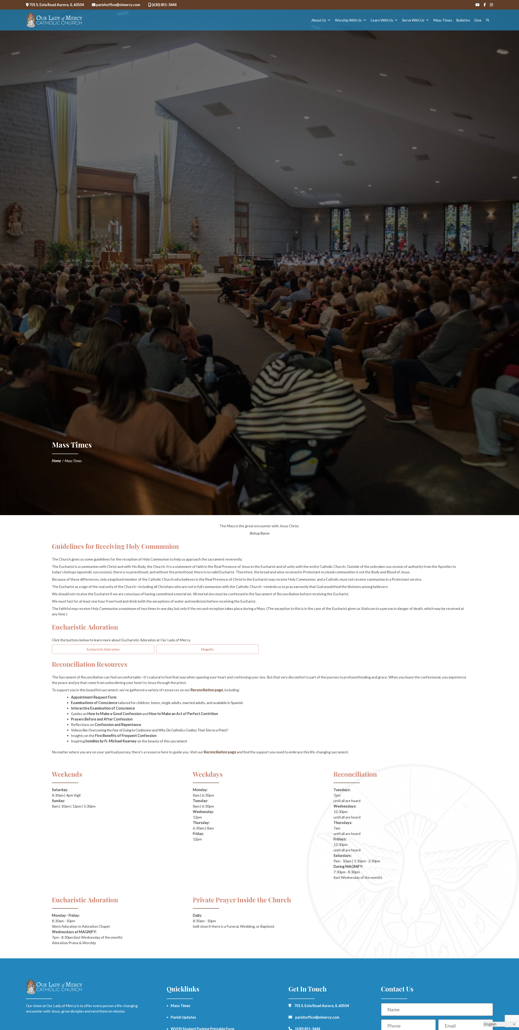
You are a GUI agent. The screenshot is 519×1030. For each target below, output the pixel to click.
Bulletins (463, 20)
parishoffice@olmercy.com (117, 4)
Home (56, 460)
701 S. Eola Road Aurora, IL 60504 (56, 4)
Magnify (207, 649)
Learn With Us (382, 20)
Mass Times (442, 20)
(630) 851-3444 (163, 4)
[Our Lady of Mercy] (54, 20)
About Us (318, 20)
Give (477, 20)
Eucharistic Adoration (103, 649)
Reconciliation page (207, 690)
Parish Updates (183, 1017)
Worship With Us (348, 20)
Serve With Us (413, 20)
